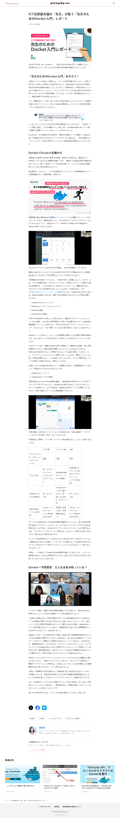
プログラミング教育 (72, 718)
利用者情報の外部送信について (71, 806)
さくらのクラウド (62, 217)
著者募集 (56, 806)
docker (32, 718)
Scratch (85, 280)
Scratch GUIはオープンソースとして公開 (44, 292)
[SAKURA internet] (12, 3)
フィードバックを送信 (37, 750)
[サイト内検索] (114, 3)
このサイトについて (45, 806)
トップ (7, 800)
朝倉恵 (42, 728)
